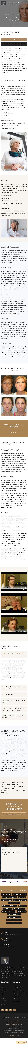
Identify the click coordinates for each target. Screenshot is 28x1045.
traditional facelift (15, 88)
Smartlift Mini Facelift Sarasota (14, 920)
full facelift (3, 275)
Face (2, 997)
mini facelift (5, 661)
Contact (18, 1035)
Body (2, 995)
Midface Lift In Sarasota (19, 908)
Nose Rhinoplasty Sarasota (14, 914)
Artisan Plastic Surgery (9, 1026)
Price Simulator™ (7, 791)
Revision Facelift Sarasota (14, 917)
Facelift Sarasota (17, 995)
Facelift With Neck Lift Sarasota (9, 905)
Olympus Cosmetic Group (8, 1019)
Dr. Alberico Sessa (10, 735)
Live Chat (23, 1042)
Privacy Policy (11, 1035)
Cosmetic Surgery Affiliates (14, 1020)
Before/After (4, 991)
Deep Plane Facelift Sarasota (9, 897)
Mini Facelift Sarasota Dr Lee (8, 911)
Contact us (3, 1000)
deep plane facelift (10, 313)
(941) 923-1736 (8, 841)
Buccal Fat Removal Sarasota (19, 894)
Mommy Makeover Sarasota (19, 993)
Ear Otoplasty (22, 897)
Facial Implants (22, 905)
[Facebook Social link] (2, 1010)
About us (3, 989)
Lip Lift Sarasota (7, 908)
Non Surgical (4, 998)
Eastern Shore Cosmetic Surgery (14, 1022)
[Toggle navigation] (26, 3)
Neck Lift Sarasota (21, 911)
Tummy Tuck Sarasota (18, 991)
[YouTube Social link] (14, 1010)
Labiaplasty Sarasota (18, 998)
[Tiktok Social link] (6, 1010)
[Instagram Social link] (10, 1010)
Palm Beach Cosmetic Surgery (12, 1024)
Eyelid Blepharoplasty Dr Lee (20, 900)
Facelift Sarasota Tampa (14, 903)
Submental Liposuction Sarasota (14, 922)
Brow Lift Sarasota (6, 894)
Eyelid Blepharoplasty (6, 900)
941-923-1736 (6, 786)
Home (2, 987)
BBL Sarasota (16, 997)
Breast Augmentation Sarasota (18, 988)
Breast (2, 993)
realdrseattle (17, 1028)
